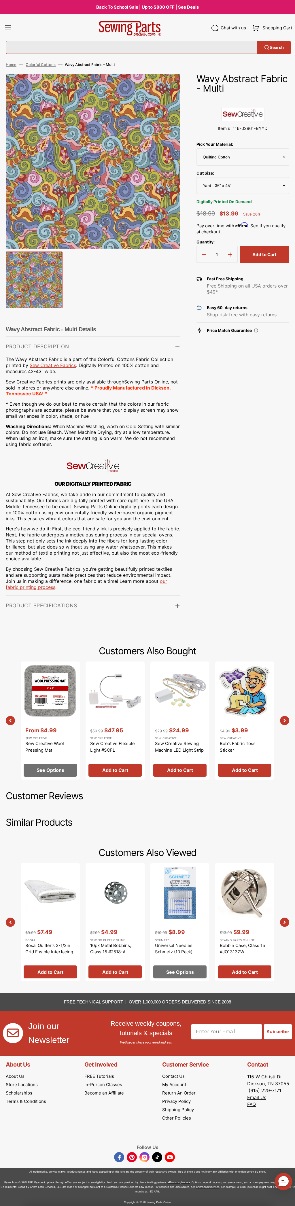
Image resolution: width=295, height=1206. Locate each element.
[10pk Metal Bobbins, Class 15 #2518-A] (115, 922)
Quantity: (205, 241)
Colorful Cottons (41, 64)
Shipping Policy (178, 1109)
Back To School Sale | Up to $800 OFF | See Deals (147, 7)
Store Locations (22, 1084)
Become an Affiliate (104, 1093)
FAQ (251, 1104)
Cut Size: (205, 173)
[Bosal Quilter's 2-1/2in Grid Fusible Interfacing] (50, 922)
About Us (15, 1076)
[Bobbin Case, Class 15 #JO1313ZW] (244, 922)
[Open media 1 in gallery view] (167, 87)
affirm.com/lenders (179, 1182)
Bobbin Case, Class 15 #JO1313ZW (242, 949)
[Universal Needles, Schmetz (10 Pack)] (179, 922)
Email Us (256, 1097)
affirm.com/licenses (208, 1186)
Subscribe (278, 1031)
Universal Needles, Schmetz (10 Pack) (174, 949)
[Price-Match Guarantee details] (256, 330)
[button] (8, 28)
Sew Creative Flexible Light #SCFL (112, 747)
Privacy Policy (176, 1101)
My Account (174, 1084)
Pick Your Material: (214, 144)
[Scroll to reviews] (242, 101)
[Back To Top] (286, 1197)
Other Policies (176, 1118)
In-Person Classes (103, 1084)
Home (11, 64)
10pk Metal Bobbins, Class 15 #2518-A (110, 949)
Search (277, 47)
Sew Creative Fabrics (53, 365)
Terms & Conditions (26, 1101)
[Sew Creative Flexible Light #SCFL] (115, 720)
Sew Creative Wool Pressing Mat (44, 747)
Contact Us (173, 1076)
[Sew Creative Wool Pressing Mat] (50, 720)
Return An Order (179, 1093)
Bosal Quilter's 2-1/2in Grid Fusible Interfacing (49, 949)
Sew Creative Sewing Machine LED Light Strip (179, 747)
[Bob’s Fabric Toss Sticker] (244, 720)
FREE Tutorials (99, 1076)
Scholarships (19, 1093)
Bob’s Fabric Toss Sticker (238, 747)
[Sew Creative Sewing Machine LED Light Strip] (179, 720)
